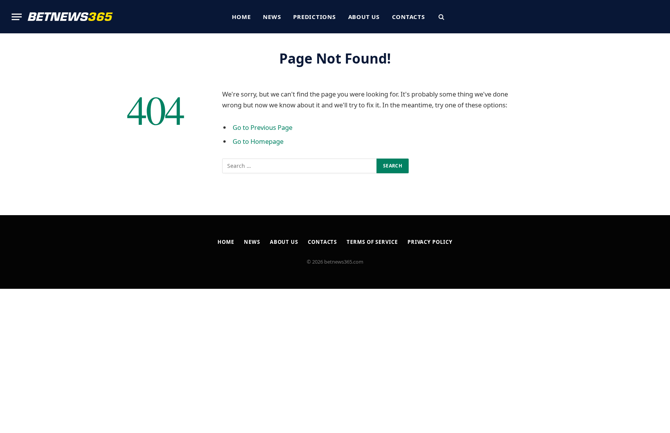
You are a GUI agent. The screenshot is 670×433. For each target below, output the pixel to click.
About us (364, 17)
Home (241, 17)
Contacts (408, 17)
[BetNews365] (70, 16)
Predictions (314, 17)
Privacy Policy (430, 241)
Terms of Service (372, 241)
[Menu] (17, 17)
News (272, 17)
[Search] (440, 17)
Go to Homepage (258, 141)
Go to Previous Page (262, 127)
